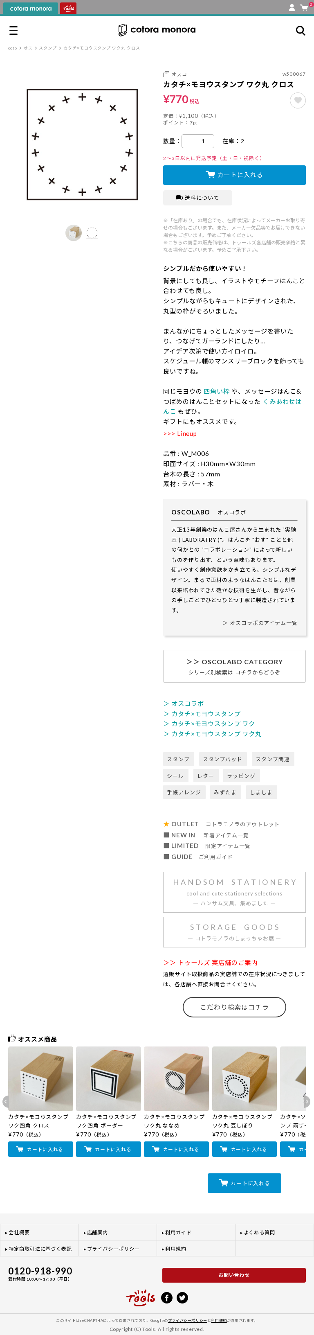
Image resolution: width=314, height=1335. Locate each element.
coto (12, 47)
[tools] (140, 1294)
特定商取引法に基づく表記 (40, 1249)
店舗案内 (97, 1232)
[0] (304, 5)
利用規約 (175, 1249)
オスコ (179, 74)
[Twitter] (182, 1297)
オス (28, 47)
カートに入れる (240, 174)
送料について (202, 197)
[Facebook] (167, 1297)
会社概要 (19, 1232)
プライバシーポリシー (113, 1249)
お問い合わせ (234, 1275)
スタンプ (48, 47)
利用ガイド (178, 1232)
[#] (298, 100)
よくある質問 (260, 1232)
